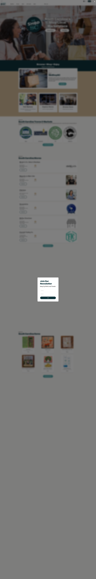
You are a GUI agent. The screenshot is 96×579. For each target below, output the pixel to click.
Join (48, 297)
